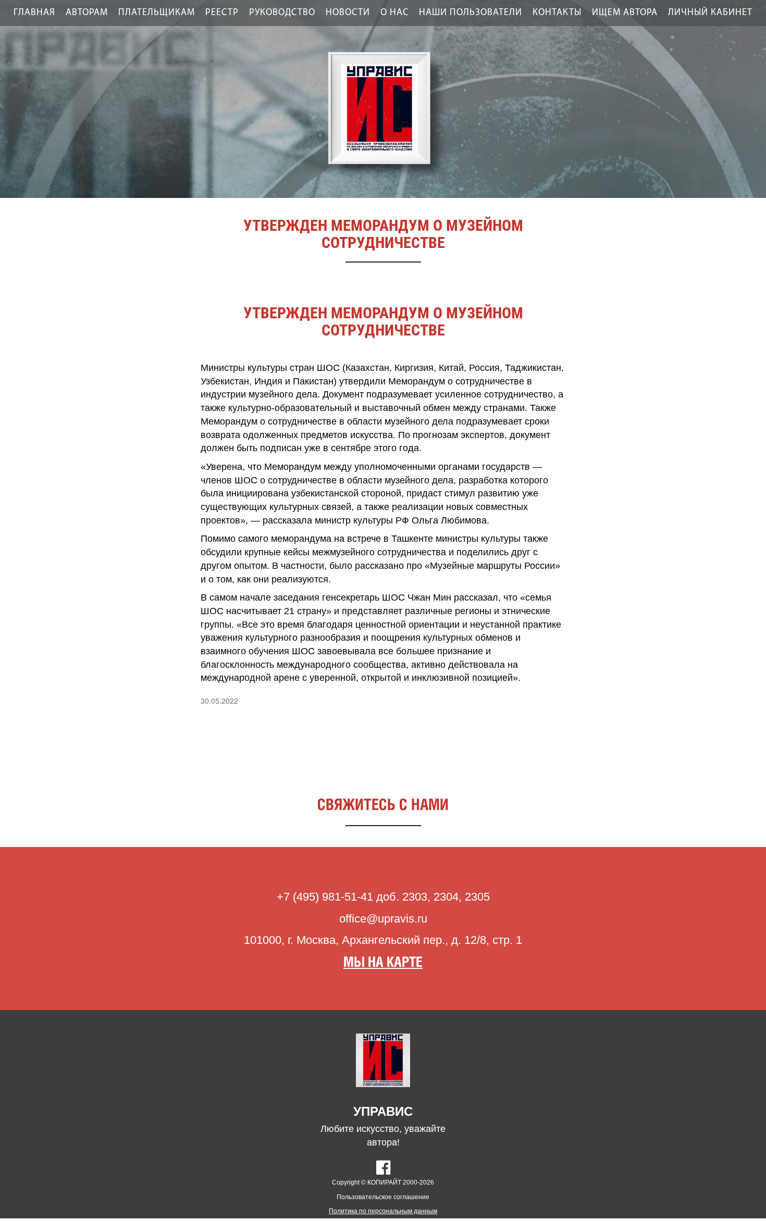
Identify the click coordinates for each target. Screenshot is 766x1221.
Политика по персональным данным (383, 1211)
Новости (348, 13)
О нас (394, 13)
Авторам (87, 13)
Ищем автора (625, 13)
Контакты (557, 13)
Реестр (222, 13)
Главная (34, 13)
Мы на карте (383, 962)
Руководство (282, 13)
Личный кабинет (710, 13)
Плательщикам (156, 13)
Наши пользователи (470, 13)
